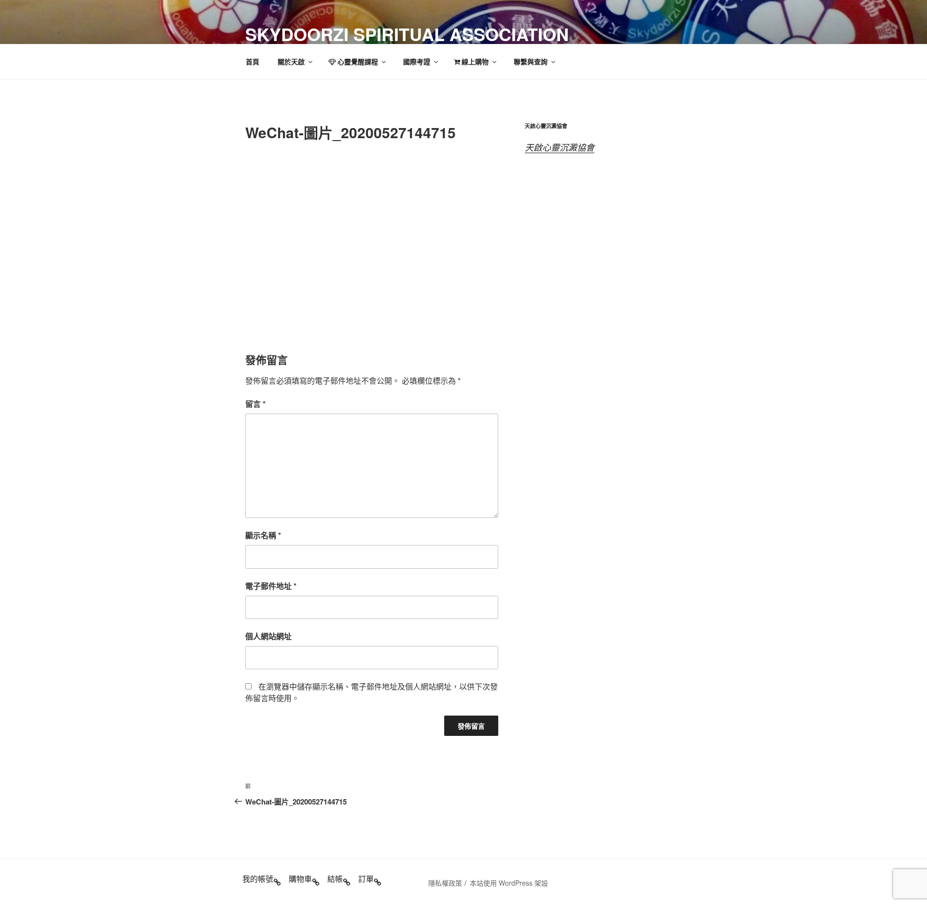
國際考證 (416, 61)
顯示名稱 (263, 535)
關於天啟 (291, 61)
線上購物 (475, 61)
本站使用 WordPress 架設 (509, 883)
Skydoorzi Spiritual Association (407, 33)
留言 (255, 403)
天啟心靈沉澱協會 (559, 147)
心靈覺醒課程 (357, 61)
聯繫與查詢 (531, 61)
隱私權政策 (445, 883)
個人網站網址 (268, 636)
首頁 (252, 61)
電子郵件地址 (270, 585)
